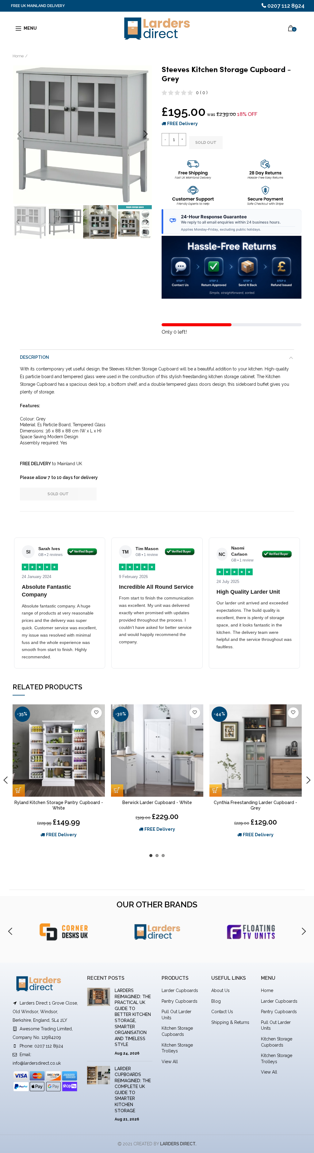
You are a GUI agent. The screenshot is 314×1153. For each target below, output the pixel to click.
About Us (220, 990)
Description (34, 357)
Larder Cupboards (180, 990)
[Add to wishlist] (96, 712)
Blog (216, 1001)
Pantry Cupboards (179, 1001)
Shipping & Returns (230, 1022)
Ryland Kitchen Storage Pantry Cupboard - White (58, 805)
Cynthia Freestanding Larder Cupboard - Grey (255, 805)
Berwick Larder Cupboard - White (157, 802)
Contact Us (222, 1011)
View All (170, 1061)
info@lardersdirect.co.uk (37, 1063)
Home (18, 56)
